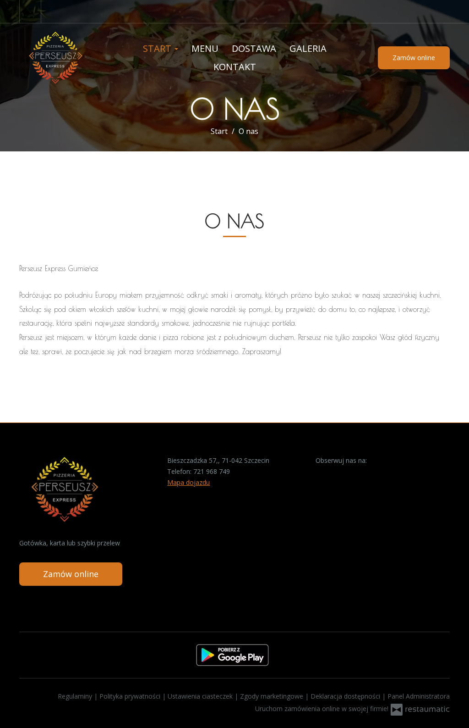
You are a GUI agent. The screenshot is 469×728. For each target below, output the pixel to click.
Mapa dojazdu (188, 482)
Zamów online (414, 57)
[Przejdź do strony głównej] (68, 57)
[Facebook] (30, 11)
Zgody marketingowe (272, 696)
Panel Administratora (418, 696)
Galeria (308, 48)
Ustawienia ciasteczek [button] (201, 696)
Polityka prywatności (130, 696)
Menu (204, 48)
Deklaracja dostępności (346, 696)
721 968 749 (211, 471)
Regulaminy (76, 696)
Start (158, 48)
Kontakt (234, 67)
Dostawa (254, 48)
